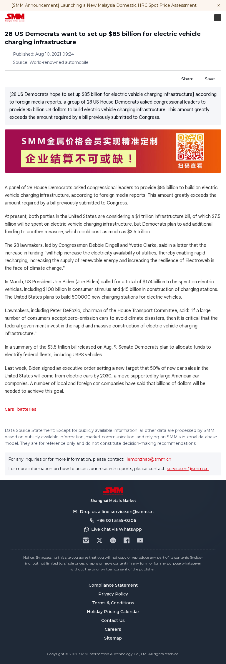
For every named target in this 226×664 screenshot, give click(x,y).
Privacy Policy (113, 594)
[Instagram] (86, 540)
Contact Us (113, 620)
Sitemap (113, 638)
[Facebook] (126, 540)
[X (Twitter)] (99, 540)
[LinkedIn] (113, 540)
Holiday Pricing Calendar (113, 611)
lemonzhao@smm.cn (149, 459)
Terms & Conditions (113, 602)
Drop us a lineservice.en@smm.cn (117, 511)
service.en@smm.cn (188, 468)
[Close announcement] (219, 5)
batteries (26, 409)
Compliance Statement (113, 585)
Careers (113, 629)
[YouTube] (140, 540)
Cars (9, 409)
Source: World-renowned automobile (51, 62)
